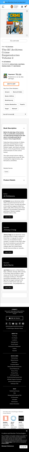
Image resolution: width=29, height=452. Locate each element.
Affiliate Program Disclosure (14, 379)
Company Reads (14, 364)
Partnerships (14, 358)
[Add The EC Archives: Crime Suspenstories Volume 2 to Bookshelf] (27, 11)
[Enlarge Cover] (27, 35)
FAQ (14, 393)
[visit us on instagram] (23, 323)
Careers (14, 348)
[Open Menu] (3, 7)
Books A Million (9, 96)
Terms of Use (14, 371)
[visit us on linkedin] (16, 323)
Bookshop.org (9, 100)
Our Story (14, 335)
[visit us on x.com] (10, 323)
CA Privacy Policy (14, 375)
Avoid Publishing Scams (14, 381)
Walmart (14, 108)
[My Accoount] (22, 6)
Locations (14, 340)
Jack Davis (21, 64)
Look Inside (15, 41)
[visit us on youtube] (13, 323)
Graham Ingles (6, 66)
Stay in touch (15, 318)
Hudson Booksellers (11, 104)
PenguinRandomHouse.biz (14, 366)
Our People (14, 338)
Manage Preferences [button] (8, 446)
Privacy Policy (14, 373)
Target (7, 108)
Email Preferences (14, 368)
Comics (6, 171)
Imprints (14, 350)
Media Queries (14, 360)
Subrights (14, 399)
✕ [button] (27, 431)
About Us (14, 333)
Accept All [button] (23, 447)
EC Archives (9, 46)
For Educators (14, 397)
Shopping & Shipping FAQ (14, 395)
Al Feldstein (7, 61)
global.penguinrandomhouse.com (14, 326)
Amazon (7, 92)
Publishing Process (14, 391)
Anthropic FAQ (14, 383)
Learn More (8, 217)
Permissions (14, 401)
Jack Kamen (17, 66)
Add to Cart (11, 84)
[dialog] (14, 440)
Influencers (14, 362)
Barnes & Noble (17, 92)
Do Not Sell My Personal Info (14, 377)
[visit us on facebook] (6, 323)
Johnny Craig (14, 64)
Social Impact (14, 344)
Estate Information (14, 404)
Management (14, 342)
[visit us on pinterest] (20, 323)
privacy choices (5, 443)
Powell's (22, 104)
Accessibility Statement (14, 346)
